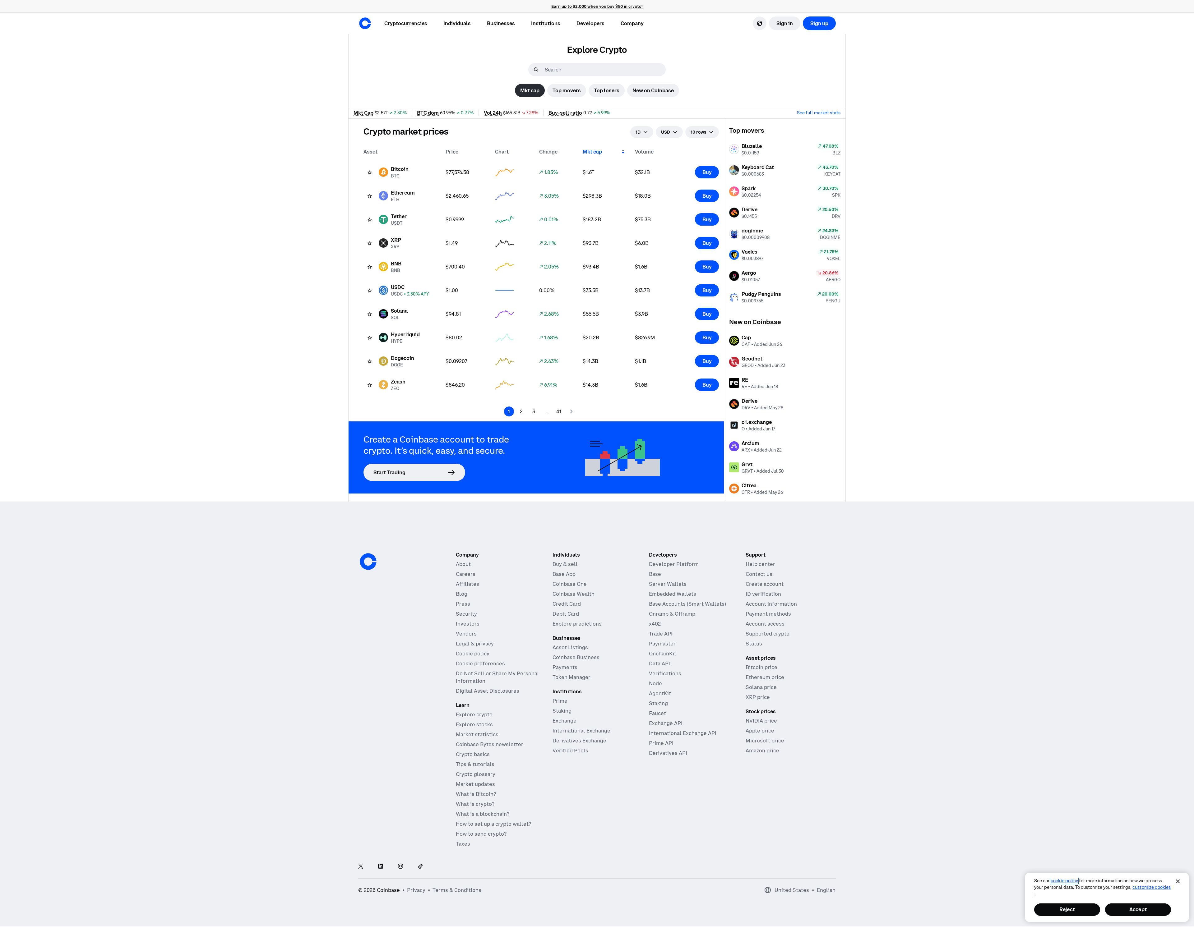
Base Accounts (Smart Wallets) (687, 604)
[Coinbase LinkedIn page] (380, 866)
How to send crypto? (481, 834)
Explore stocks (474, 724)
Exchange (564, 721)
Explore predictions (577, 624)
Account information (771, 604)
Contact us (759, 574)
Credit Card (567, 604)
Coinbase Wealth (574, 594)
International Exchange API (682, 733)
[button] (457, 23)
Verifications (665, 673)
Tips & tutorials (475, 764)
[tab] (530, 90)
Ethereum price (765, 677)
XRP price (758, 697)
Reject (1067, 909)
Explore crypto (474, 714)
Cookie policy (472, 653)
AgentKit (660, 693)
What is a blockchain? (482, 814)
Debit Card (566, 614)
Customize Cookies (1151, 887)
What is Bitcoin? (476, 794)
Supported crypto (767, 634)
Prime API (661, 743)
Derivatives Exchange (579, 740)
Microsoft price (765, 740)
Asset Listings (570, 647)
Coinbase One (570, 584)
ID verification (763, 594)
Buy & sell (565, 564)
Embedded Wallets (672, 594)
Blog (461, 594)
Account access (765, 624)
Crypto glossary (475, 774)
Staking (562, 711)
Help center (760, 564)
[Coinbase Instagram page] (400, 866)
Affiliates (467, 584)
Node (655, 683)
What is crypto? (475, 804)
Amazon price (762, 750)
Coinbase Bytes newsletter (489, 744)
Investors (467, 624)
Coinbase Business (576, 657)
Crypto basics (473, 754)
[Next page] (571, 411)
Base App (564, 574)
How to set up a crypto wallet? (493, 824)
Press (463, 604)
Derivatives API (668, 753)
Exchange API (666, 723)
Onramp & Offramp (672, 614)
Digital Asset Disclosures (487, 691)
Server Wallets (668, 584)
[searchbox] (604, 69)
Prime (560, 701)
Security (466, 614)
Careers (465, 574)
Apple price (760, 731)
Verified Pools (570, 750)
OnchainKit (662, 653)
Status (754, 643)
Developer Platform (674, 564)
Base (655, 574)
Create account (765, 584)
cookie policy (1064, 881)
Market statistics (477, 734)
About (463, 564)
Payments (565, 667)
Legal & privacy (475, 643)
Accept (1138, 909)
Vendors (466, 634)
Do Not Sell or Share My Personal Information (497, 677)
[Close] (1178, 881)
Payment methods (768, 614)
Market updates (475, 784)
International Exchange (581, 731)
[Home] (365, 23)
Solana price (761, 687)
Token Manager (571, 677)
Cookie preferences (480, 663)
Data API (659, 663)
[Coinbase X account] (360, 866)
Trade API (661, 634)
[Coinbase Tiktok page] (420, 866)
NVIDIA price (761, 721)
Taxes (463, 844)
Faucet (657, 713)
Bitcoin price (761, 667)
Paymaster (662, 643)
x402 (655, 624)
